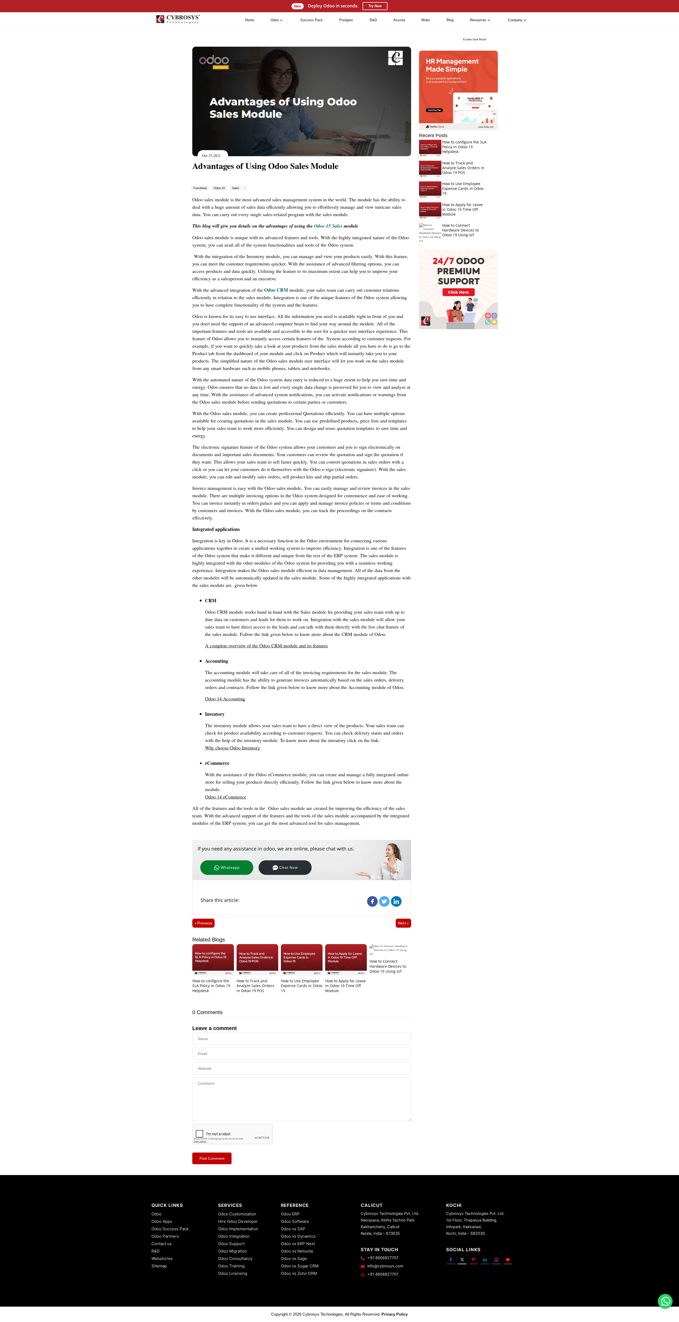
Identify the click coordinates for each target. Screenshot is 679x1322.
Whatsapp (230, 867)
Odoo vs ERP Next (298, 1243)
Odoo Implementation (238, 1228)
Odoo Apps (161, 1221)
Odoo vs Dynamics (298, 1236)
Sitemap (159, 1265)
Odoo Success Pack (170, 1228)
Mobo (425, 20)
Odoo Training (231, 1265)
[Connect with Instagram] (496, 1259)
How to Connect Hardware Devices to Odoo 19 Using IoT (387, 966)
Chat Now (288, 867)
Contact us (161, 1243)
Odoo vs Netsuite (297, 1251)
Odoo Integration (234, 1236)
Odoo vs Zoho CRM (299, 1273)
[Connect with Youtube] (507, 1259)
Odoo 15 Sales (328, 225)
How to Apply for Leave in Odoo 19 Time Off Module (345, 985)
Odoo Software (295, 1221)
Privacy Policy (394, 1314)
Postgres (346, 20)
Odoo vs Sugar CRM (300, 1265)
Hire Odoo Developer (238, 1221)
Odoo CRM (276, 289)
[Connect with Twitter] (462, 1259)
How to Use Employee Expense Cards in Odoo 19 (301, 985)
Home (249, 20)
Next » (403, 923)
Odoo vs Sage (294, 1258)
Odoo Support (231, 1243)
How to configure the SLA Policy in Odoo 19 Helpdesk (211, 985)
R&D (373, 20)
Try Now (375, 6)
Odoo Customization (237, 1213)
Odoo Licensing (232, 1273)
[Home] (177, 20)
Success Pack (311, 20)
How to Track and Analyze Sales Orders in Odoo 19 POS (255, 985)
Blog (450, 20)
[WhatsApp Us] (666, 1301)
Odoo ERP (290, 1213)
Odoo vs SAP (293, 1228)
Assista (399, 20)
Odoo (156, 1213)
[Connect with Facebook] (450, 1259)
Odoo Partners (165, 1236)
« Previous (203, 923)
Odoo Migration (232, 1251)
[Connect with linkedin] (485, 1259)
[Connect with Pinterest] (473, 1259)
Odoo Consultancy (235, 1258)
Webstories (162, 1258)
